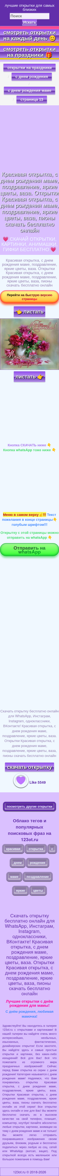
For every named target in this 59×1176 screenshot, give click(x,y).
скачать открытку (29, 767)
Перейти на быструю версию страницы (29, 297)
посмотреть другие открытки (29, 806)
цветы (38, 890)
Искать (29, 22)
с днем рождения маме (29, 90)
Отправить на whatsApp (29, 549)
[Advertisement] (29, 138)
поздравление (38, 876)
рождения (37, 862)
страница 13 (31, 99)
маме (14, 876)
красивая (13, 848)
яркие (20, 890)
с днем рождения (31, 76)
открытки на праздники (29, 67)
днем (18, 862)
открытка (36, 848)
